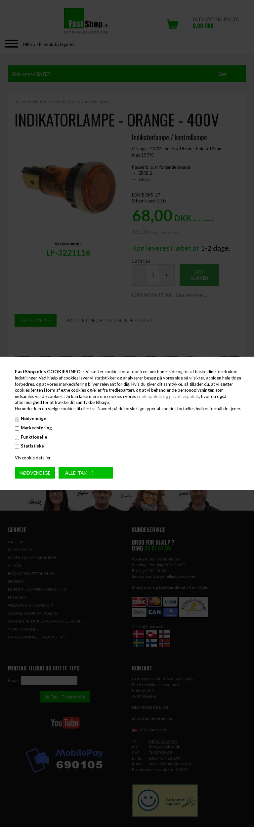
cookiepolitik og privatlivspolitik (168, 396)
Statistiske (32, 446)
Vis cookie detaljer (33, 457)
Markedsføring (36, 427)
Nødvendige (33, 418)
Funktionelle (34, 436)
